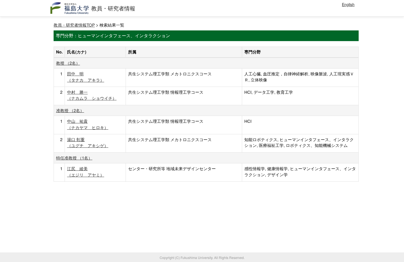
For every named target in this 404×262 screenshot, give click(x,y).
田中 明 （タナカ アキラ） (85, 76)
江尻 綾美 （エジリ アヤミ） (85, 171)
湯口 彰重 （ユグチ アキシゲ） (87, 142)
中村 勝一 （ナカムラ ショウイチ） (92, 95)
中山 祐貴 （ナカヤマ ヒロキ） (87, 124)
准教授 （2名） (70, 110)
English (348, 4)
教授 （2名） (68, 63)
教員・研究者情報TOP (74, 25)
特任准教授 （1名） (74, 158)
